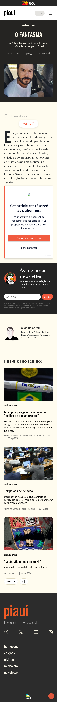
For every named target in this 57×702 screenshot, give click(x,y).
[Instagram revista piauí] (51, 632)
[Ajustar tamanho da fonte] (24, 123)
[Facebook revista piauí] (6, 632)
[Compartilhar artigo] (32, 123)
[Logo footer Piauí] (28, 612)
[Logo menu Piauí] (9, 13)
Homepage (11, 646)
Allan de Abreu (30, 328)
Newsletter (11, 672)
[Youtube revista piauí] (36, 632)
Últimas (9, 659)
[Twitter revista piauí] (21, 632)
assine (47, 296)
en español (30, 622)
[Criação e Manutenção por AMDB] (28, 696)
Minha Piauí (12, 666)
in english (10, 622)
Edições (9, 653)
